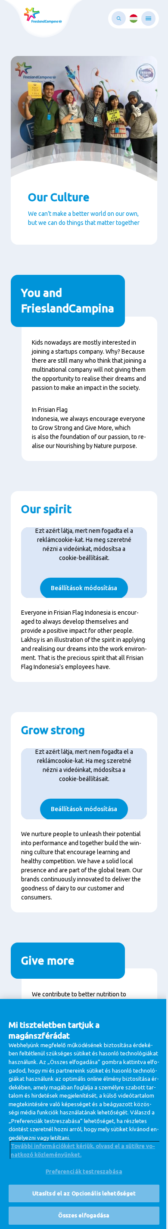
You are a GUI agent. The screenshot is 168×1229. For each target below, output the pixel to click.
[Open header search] (119, 18)
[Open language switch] (133, 18)
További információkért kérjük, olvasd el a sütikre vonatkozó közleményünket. (83, 1150)
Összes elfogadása (83, 1215)
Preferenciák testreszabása (84, 1171)
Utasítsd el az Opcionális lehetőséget (84, 1193)
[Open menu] (148, 18)
